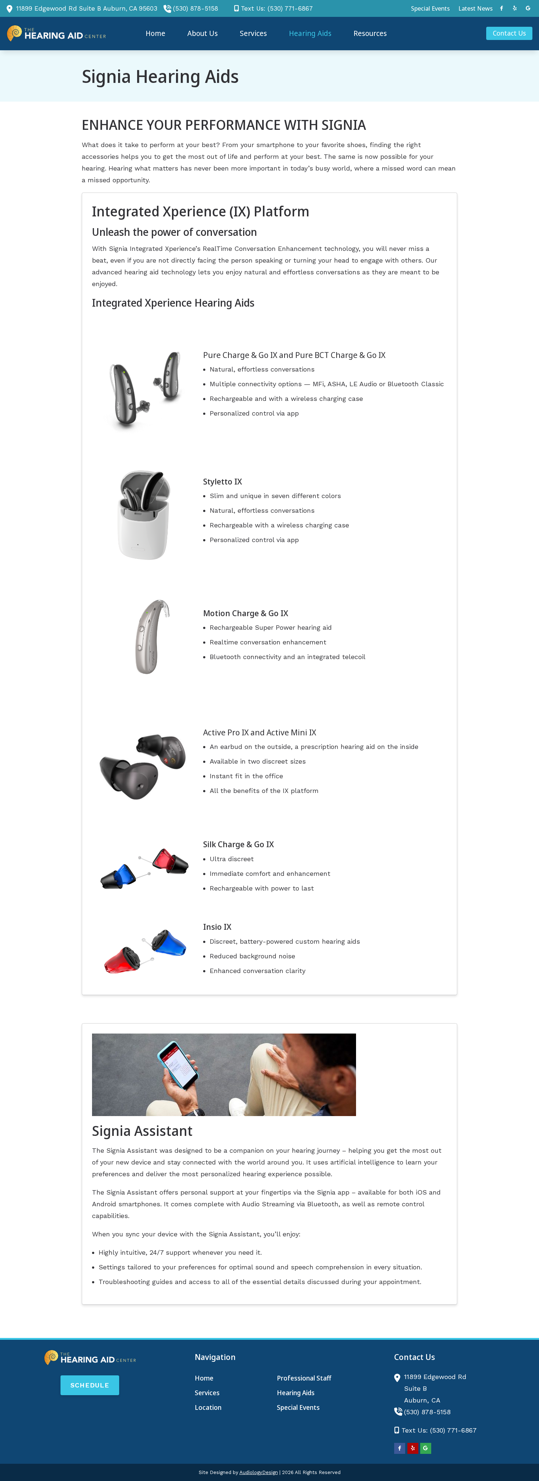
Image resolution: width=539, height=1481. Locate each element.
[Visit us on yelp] (514, 8)
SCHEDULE (89, 1385)
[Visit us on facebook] (501, 8)
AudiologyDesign (258, 1472)
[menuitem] (430, 8)
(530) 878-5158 (195, 8)
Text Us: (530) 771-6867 (277, 8)
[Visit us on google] (528, 8)
